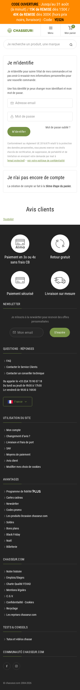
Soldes (10, 522)
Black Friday (13, 534)
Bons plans (12, 528)
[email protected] (16, 160)
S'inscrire (59, 332)
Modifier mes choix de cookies (23, 466)
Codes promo (14, 509)
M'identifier (19, 131)
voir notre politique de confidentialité (46, 160)
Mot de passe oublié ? (58, 127)
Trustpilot (8, 219)
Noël (9, 540)
